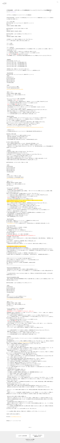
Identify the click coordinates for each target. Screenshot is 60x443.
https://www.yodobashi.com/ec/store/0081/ (15, 89)
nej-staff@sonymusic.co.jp (16, 416)
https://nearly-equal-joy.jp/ (25, 342)
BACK (30, 427)
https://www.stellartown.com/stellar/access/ (15, 178)
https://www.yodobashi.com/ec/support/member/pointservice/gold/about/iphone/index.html (25, 127)
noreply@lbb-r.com (11, 223)
